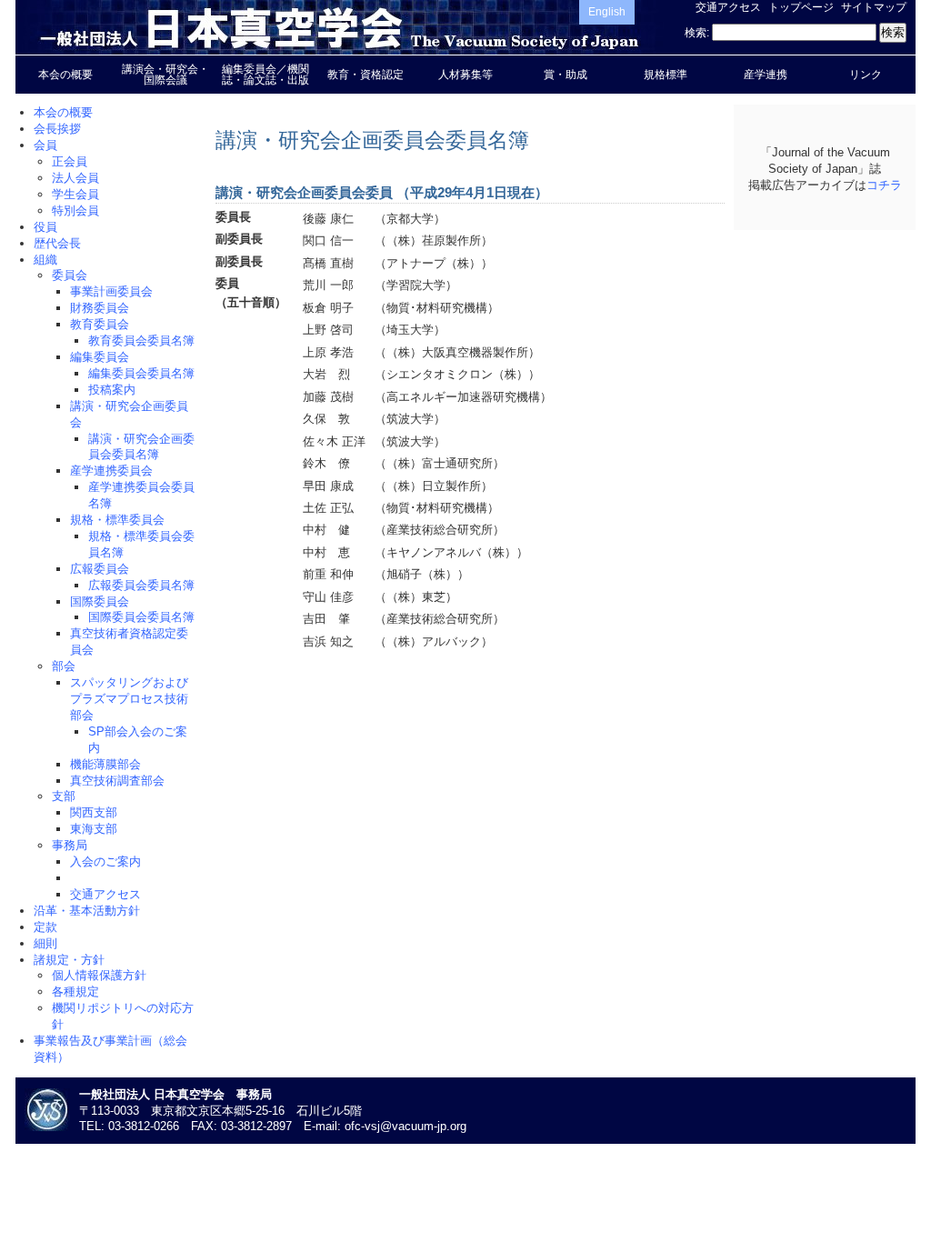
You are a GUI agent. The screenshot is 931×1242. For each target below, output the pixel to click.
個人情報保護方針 (99, 975)
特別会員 (75, 210)
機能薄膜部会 (105, 764)
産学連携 (765, 74)
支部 (63, 796)
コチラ (884, 185)
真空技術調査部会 (117, 780)
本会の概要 (65, 74)
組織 (45, 259)
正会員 (69, 161)
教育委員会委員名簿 (141, 340)
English (607, 11)
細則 (45, 943)
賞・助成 (565, 74)
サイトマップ (873, 7)
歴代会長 (57, 243)
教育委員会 (99, 324)
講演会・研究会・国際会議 (165, 74)
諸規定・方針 (69, 960)
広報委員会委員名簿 (141, 585)
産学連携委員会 (111, 470)
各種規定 (75, 991)
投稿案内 (111, 389)
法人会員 (75, 178)
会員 (45, 145)
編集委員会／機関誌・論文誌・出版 (265, 74)
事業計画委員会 (111, 291)
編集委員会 (99, 357)
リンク (865, 74)
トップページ (801, 7)
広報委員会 (99, 569)
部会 (63, 666)
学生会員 (75, 194)
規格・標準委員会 (117, 519)
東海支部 (93, 829)
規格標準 (665, 74)
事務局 (69, 845)
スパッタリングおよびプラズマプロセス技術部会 (129, 699)
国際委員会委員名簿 (141, 617)
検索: (697, 32)
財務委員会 (99, 308)
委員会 (69, 275)
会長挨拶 (57, 128)
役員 (45, 227)
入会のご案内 (105, 861)
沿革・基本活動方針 (87, 910)
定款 (45, 927)
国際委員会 (99, 601)
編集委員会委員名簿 (141, 373)
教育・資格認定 (365, 74)
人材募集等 (465, 74)
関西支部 (93, 812)
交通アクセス (728, 7)
